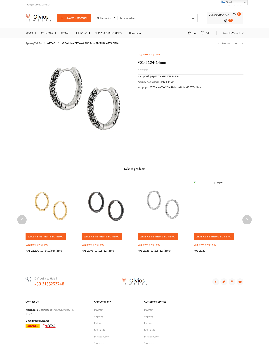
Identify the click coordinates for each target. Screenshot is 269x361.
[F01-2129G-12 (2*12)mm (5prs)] (50, 205)
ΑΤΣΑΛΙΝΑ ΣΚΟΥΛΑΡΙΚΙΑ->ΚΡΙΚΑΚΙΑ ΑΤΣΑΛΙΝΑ (90, 43)
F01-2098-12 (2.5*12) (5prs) (98, 250)
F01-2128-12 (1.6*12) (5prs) (154, 250)
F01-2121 (199, 250)
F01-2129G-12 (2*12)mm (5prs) (44, 250)
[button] (106, 18)
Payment (98, 309)
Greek (229, 2)
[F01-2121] (218, 205)
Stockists (99, 343)
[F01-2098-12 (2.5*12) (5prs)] (106, 205)
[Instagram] (232, 281)
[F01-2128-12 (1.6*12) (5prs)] (162, 205)
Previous (226, 43)
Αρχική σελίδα (34, 43)
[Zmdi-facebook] (215, 281)
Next (237, 43)
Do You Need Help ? (45, 278)
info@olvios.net (41, 320)
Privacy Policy (101, 336)
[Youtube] (240, 281)
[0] (234, 15)
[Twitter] (223, 281)
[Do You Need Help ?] (28, 279)
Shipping (98, 316)
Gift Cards (99, 329)
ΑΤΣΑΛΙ (51, 43)
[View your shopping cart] (226, 21)
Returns (98, 323)
